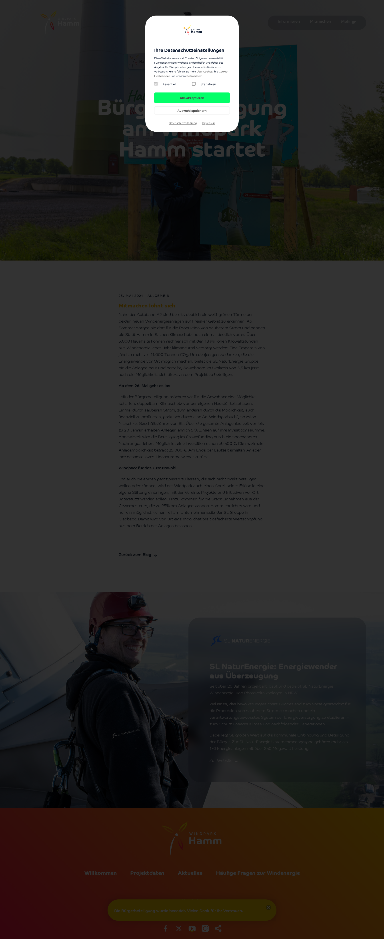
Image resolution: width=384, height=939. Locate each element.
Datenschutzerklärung (183, 123)
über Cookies (204, 71)
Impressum (208, 123)
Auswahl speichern (192, 110)
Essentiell (169, 84)
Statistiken (208, 84)
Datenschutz (194, 76)
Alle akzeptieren (192, 98)
